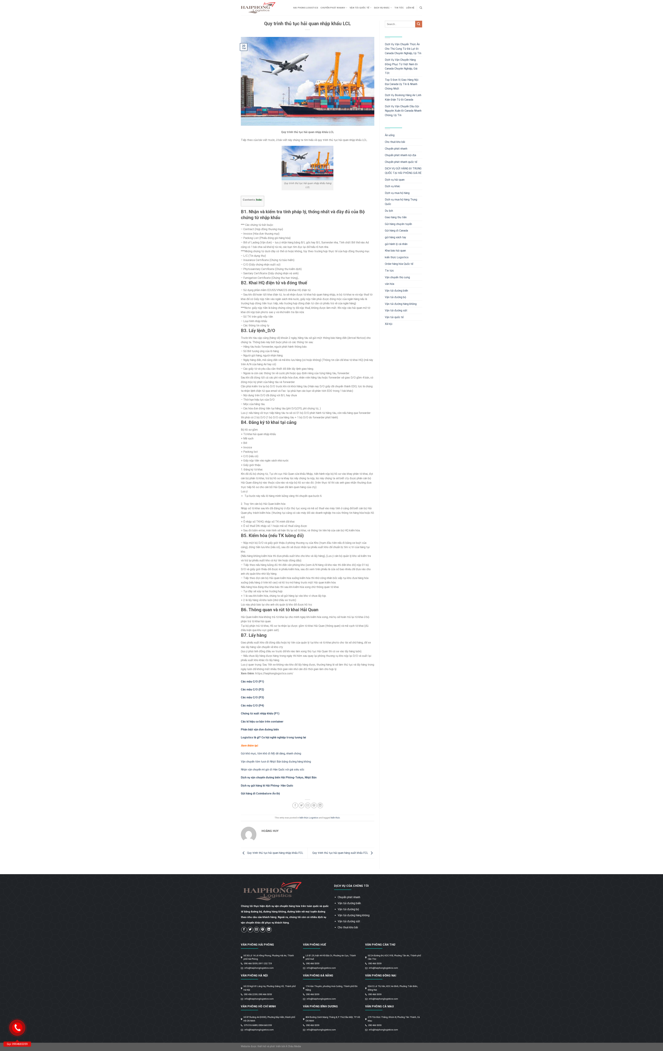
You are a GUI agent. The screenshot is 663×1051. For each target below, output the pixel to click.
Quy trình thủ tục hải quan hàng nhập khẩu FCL (274, 853)
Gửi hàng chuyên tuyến (398, 224)
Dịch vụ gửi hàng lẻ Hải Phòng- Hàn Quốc (267, 785)
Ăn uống (390, 135)
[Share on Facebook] (295, 805)
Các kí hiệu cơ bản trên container (262, 721)
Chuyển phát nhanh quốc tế (401, 162)
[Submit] (418, 24)
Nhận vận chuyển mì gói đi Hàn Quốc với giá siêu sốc (272, 769)
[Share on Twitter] (301, 805)
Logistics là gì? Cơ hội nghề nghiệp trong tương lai (273, 737)
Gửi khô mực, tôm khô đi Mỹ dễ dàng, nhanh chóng (271, 753)
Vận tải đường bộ (395, 297)
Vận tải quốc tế (359, 7)
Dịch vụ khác (382, 7)
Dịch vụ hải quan (395, 179)
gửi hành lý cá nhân (396, 244)
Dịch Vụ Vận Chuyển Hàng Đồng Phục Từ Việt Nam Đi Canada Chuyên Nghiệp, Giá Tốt (401, 66)
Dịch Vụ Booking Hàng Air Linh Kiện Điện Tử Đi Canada (403, 97)
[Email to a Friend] (308, 805)
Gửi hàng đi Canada (396, 230)
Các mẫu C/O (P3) (252, 697)
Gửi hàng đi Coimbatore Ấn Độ (260, 793)
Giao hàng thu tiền (396, 217)
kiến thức (335, 817)
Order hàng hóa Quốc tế (399, 264)
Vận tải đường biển (396, 290)
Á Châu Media (293, 1046)
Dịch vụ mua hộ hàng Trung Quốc (401, 202)
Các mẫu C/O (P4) (252, 705)
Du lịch (389, 210)
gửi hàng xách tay (395, 237)
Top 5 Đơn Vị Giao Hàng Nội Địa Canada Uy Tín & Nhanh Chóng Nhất (401, 84)
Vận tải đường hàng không (401, 304)
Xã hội (388, 324)
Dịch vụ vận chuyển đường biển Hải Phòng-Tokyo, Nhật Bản (278, 777)
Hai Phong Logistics (305, 7)
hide (259, 199)
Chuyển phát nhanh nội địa (400, 155)
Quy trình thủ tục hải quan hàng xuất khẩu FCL (340, 853)
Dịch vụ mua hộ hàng (397, 193)
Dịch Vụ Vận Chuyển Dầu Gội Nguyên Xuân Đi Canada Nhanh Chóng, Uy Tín (403, 111)
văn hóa (389, 284)
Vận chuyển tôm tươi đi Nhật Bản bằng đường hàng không (276, 761)
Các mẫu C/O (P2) (252, 689)
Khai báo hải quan (395, 250)
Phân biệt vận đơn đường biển (260, 729)
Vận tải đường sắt (396, 310)
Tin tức (399, 7)
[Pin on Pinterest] (314, 805)
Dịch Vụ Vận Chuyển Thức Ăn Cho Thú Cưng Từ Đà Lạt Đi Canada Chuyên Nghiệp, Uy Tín (403, 49)
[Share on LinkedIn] (320, 805)
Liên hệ (410, 7)
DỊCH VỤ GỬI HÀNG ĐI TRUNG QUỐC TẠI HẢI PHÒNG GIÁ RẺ (403, 171)
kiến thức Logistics (309, 817)
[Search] (421, 7)
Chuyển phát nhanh (332, 7)
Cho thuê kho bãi (395, 142)
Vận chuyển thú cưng (397, 277)
